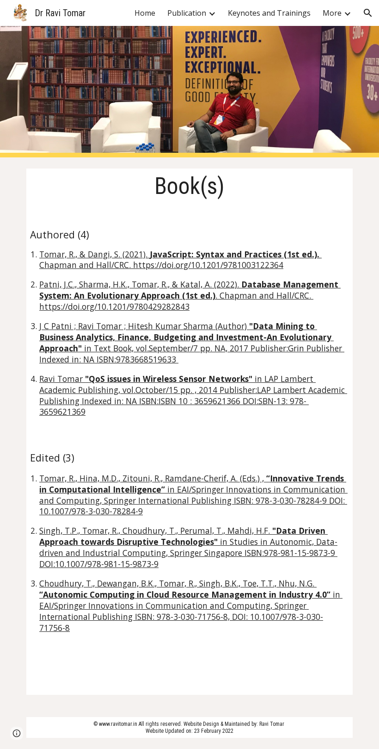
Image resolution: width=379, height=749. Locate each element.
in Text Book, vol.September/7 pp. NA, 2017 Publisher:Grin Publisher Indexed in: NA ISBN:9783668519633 (191, 354)
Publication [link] (186, 13)
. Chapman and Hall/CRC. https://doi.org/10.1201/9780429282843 (176, 301)
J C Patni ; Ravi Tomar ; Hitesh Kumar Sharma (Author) (144, 325)
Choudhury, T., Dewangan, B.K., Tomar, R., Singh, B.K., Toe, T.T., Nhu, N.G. (178, 583)
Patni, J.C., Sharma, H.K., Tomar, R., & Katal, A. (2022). (140, 284)
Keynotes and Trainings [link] (269, 13)
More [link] (332, 13)
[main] (189, 432)
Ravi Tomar (62, 378)
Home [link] (144, 13)
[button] (368, 13)
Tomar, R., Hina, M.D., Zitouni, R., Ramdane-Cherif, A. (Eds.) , (152, 478)
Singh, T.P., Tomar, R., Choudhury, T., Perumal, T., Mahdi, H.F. (155, 530)
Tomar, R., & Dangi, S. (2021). (94, 254)
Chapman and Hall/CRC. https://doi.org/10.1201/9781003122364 (161, 264)
